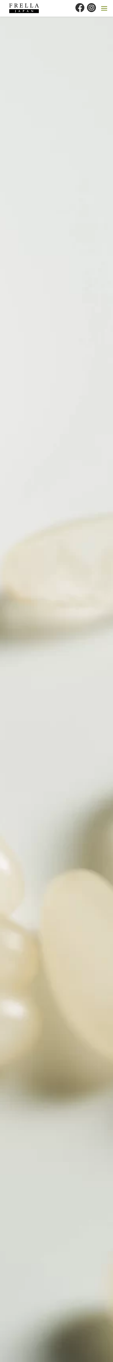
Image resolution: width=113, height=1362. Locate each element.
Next (99, 667)
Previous (17, 667)
